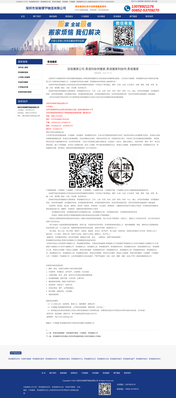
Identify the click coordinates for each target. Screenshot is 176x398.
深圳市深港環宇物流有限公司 (46, 8)
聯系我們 (147, 1)
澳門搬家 (133, 16)
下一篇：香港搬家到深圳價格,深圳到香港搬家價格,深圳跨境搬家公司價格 (73, 336)
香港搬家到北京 (90, 359)
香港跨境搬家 (56, 2)
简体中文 (134, 1)
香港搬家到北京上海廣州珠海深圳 (87, 2)
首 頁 (43, 373)
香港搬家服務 (23, 72)
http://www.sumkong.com (55, 132)
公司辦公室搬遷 (24, 77)
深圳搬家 (101, 16)
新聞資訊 (69, 16)
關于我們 (37, 16)
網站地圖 (154, 1)
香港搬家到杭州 (155, 359)
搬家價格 (141, 1)
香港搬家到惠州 (116, 359)
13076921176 (130, 384)
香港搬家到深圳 (34, 2)
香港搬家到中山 (77, 359)
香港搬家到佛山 (64, 359)
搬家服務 (53, 16)
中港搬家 (72, 2)
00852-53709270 (132, 389)
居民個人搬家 (23, 67)
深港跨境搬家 (26, 359)
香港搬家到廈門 (129, 359)
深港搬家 (65, 2)
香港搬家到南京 (142, 359)
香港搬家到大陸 (46, 2)
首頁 (23, 16)
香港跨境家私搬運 (24, 92)
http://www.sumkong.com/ (31, 116)
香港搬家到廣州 (38, 359)
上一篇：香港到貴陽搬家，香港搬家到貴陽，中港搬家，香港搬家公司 (72, 333)
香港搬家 (117, 16)
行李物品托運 (23, 87)
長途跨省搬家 (23, 82)
